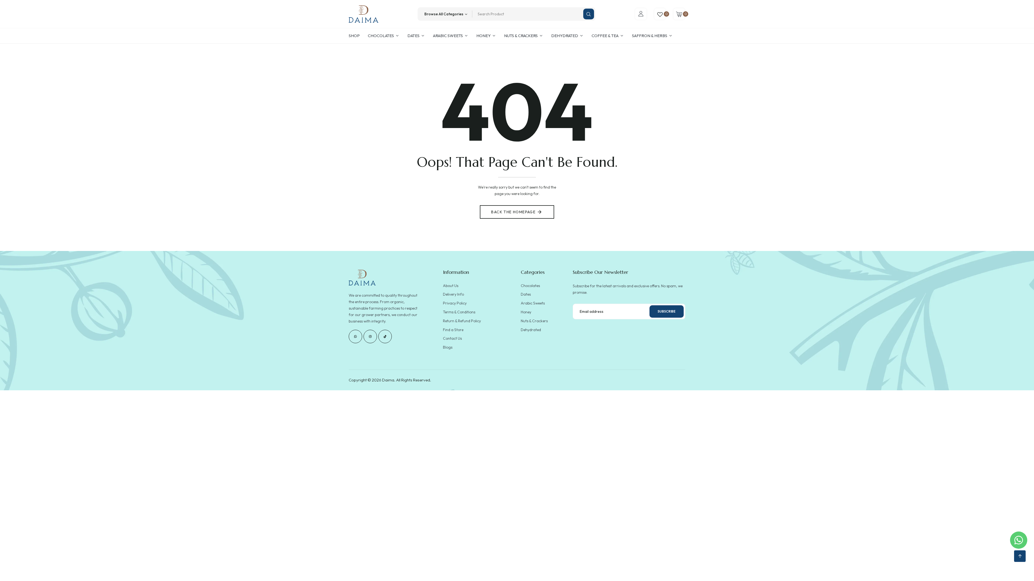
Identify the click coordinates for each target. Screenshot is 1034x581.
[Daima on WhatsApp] (355, 336)
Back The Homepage (513, 212)
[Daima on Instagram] (370, 336)
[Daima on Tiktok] (385, 336)
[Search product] (588, 14)
